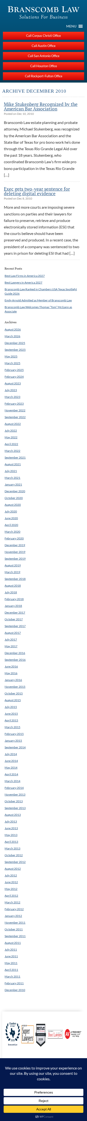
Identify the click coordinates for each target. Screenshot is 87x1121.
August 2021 (13, 464)
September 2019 (15, 558)
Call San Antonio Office (43, 56)
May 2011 (11, 963)
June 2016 (11, 666)
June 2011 (11, 956)
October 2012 (14, 855)
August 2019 (13, 565)
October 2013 (14, 801)
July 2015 (11, 707)
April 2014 (11, 774)
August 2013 (13, 814)
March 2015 (12, 727)
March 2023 (12, 397)
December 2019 (15, 545)
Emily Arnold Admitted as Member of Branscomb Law (38, 300)
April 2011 (11, 970)
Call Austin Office (44, 46)
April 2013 (11, 841)
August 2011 (13, 943)
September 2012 (15, 862)
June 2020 (11, 518)
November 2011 (15, 922)
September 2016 (15, 659)
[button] (71, 26)
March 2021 (12, 478)
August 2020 (13, 504)
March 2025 (12, 363)
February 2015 (14, 734)
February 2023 (14, 403)
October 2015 (14, 693)
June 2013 (11, 828)
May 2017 (11, 646)
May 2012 (11, 889)
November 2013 (15, 794)
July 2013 (11, 821)
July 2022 (11, 430)
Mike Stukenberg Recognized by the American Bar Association (41, 106)
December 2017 (15, 612)
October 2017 (14, 619)
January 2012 (13, 916)
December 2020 (15, 491)
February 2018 (14, 599)
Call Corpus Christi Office (43, 36)
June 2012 (11, 882)
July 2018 (11, 592)
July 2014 (11, 754)
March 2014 (12, 781)
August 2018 (13, 585)
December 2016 (15, 653)
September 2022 (15, 417)
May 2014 (11, 767)
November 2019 (15, 552)
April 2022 (11, 444)
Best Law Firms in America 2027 (25, 276)
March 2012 (12, 902)
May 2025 (11, 356)
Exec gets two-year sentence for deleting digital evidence (37, 191)
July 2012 (11, 875)
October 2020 (14, 498)
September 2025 (15, 349)
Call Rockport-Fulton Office (43, 76)
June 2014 (11, 761)
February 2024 (14, 376)
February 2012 (14, 909)
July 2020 (11, 511)
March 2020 (12, 531)
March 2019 (12, 572)
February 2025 (14, 370)
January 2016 (13, 680)
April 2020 (11, 525)
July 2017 (11, 639)
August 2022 (13, 424)
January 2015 (13, 740)
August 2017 (13, 633)
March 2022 (12, 451)
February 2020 (14, 538)
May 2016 (11, 673)
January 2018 (13, 606)
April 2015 (11, 720)
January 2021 (13, 484)
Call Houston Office (43, 66)
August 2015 (13, 700)
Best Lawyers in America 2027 (23, 282)
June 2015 (11, 713)
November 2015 (15, 686)
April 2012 (11, 895)
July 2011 (11, 949)
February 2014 (14, 788)
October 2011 (14, 929)
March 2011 (12, 976)
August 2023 (13, 383)
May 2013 (11, 835)
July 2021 (11, 471)
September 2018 (15, 579)
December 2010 (15, 990)
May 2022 (11, 437)
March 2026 (12, 336)
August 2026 (13, 329)
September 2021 (15, 457)
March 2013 (12, 848)
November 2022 (15, 410)
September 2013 (15, 808)
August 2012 (13, 868)
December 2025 (15, 343)
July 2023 (11, 390)
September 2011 (15, 936)
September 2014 (15, 747)
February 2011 (14, 983)
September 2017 (15, 626)
